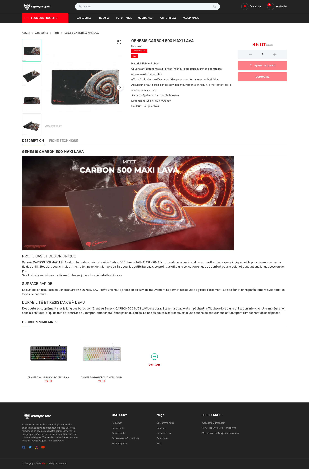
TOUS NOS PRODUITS (44, 17)
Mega (44, 463)
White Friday (168, 18)
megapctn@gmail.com (213, 423)
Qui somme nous (165, 423)
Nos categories (119, 443)
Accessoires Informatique (125, 438)
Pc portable (118, 428)
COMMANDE (262, 76)
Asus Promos (191, 18)
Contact (161, 428)
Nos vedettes (164, 433)
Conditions (162, 438)
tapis (56, 33)
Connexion (255, 6)
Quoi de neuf (146, 18)
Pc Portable (124, 18)
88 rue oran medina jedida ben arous (220, 433)
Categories (84, 18)
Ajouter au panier (264, 65)
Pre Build (104, 18)
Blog (159, 443)
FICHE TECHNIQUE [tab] (63, 141)
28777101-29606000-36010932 (219, 428)
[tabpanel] (154, 232)
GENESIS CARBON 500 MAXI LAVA (82, 33)
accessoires (41, 33)
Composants (118, 433)
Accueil (26, 33)
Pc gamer (117, 423)
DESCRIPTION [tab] (33, 141)
